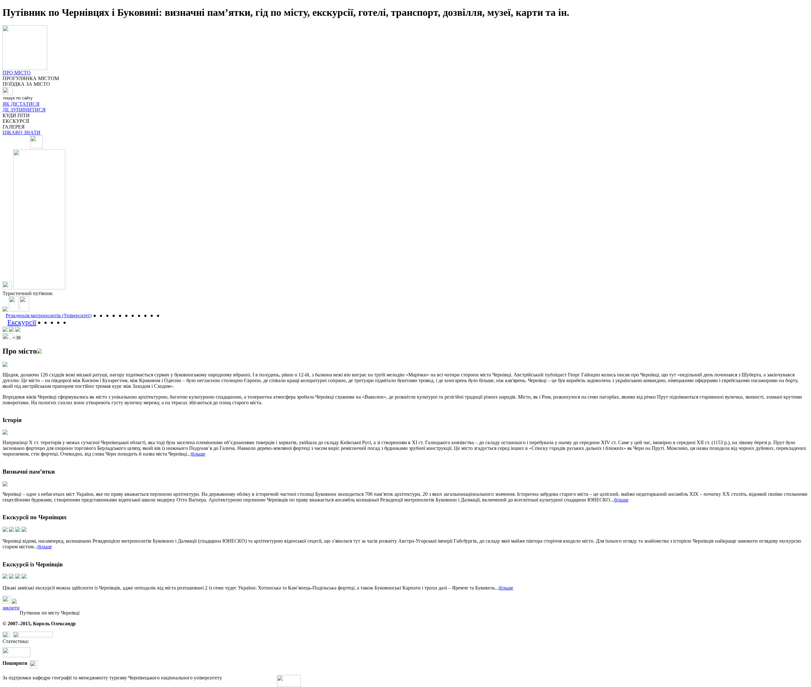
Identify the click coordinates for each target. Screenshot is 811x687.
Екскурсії (21, 322)
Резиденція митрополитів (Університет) (49, 315)
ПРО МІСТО (17, 72)
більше (198, 454)
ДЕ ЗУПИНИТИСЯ (24, 109)
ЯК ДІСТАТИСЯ (21, 104)
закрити (11, 607)
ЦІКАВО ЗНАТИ (22, 132)
